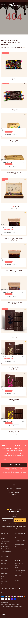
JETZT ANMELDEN (20, 520)
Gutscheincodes (5, 579)
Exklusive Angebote (6, 554)
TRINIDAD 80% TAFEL (14, 399)
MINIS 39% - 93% (14, 78)
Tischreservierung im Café (20, 541)
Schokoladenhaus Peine (19, 545)
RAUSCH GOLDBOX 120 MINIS (14, 172)
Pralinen (3, 538)
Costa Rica (4, 571)
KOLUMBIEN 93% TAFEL (14, 335)
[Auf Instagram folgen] (6, 588)
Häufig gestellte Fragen (19, 564)
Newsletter (18, 578)
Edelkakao (3, 563)
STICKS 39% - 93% (14, 109)
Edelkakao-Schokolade (7, 536)
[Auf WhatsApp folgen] (23, 588)
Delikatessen (4, 546)
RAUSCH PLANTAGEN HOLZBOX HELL (14, 270)
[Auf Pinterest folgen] (9, 588)
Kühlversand (18, 575)
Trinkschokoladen (5, 541)
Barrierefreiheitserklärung (16, 606)
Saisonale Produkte (6, 549)
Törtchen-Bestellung (20, 549)
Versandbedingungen (20, 570)
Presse (3, 584)
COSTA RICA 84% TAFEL (14, 367)
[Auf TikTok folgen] (16, 588)
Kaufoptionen (4, 127)
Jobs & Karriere (5, 581)
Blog (2, 576)
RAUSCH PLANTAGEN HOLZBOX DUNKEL (14, 238)
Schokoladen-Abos (6, 551)
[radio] (3, 130)
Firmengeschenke (19, 583)
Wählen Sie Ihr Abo (9, 130)
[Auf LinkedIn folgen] (20, 588)
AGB (2, 604)
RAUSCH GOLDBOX (14, 140)
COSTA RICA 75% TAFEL (14, 431)
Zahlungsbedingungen (20, 573)
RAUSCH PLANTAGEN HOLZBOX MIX (14, 302)
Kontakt (17, 567)
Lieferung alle (7, 134)
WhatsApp (18, 580)
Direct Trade (4, 573)
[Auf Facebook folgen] (2, 588)
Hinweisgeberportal (16, 604)
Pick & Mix (3, 543)
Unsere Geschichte (6, 566)
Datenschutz (6, 606)
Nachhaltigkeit (4, 568)
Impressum (7, 604)
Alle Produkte (4, 556)
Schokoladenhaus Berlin (19, 537)
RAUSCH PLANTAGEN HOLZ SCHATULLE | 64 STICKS (14, 205)
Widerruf (5, 608)
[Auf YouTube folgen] (13, 588)
